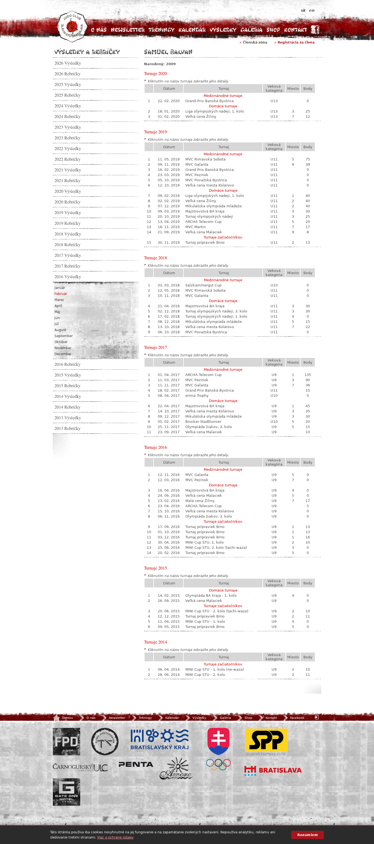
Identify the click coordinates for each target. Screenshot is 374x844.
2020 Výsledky (67, 191)
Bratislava (273, 771)
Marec (59, 300)
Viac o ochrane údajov (115, 837)
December (62, 354)
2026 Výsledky (67, 63)
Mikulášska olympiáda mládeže (213, 206)
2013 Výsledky (67, 418)
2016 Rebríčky (67, 364)
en (312, 10)
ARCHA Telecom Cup (203, 222)
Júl (56, 324)
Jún (57, 318)
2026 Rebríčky (67, 74)
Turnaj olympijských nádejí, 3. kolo (216, 311)
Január (59, 288)
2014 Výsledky (67, 396)
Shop (273, 30)
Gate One (66, 792)
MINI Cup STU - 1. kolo (205, 621)
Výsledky (223, 30)
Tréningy (161, 30)
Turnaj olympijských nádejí (209, 216)
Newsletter (128, 30)
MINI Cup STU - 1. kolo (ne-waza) (214, 669)
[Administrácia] (317, 717)
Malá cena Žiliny (200, 501)
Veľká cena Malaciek (203, 232)
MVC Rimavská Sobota (205, 159)
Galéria (251, 30)
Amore (176, 768)
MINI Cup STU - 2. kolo (205, 675)
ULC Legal (80, 767)
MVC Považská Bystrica (206, 180)
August (60, 330)
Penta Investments (136, 764)
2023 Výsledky (67, 127)
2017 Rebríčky (67, 266)
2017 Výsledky (67, 255)
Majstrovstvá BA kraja (205, 211)
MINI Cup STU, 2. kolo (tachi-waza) (216, 548)
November (62, 348)
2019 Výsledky (67, 212)
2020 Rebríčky (67, 202)
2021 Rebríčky (67, 180)
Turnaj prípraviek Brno (205, 242)
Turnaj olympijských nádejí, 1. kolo (216, 316)
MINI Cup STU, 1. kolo (204, 542)
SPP (266, 741)
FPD (66, 741)
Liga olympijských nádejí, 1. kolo (214, 111)
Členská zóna (255, 42)
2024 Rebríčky (67, 116)
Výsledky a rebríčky (87, 51)
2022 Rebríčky (67, 159)
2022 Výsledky (67, 148)
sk (303, 10)
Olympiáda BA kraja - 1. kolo (211, 595)
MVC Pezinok (196, 175)
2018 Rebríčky (67, 245)
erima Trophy (197, 396)
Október (61, 342)
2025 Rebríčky (67, 95)
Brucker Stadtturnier (203, 422)
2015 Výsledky (67, 375)
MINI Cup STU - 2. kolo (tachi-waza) (216, 611)
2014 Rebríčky (67, 407)
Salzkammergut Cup (203, 285)
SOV (218, 749)
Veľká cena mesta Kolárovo (209, 185)
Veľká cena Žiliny (200, 116)
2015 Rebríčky (67, 386)
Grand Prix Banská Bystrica (209, 101)
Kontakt (295, 30)
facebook (297, 718)
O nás (99, 30)
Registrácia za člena (296, 42)
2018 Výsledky (67, 234)
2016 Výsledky (67, 277)
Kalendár (192, 30)
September (63, 336)
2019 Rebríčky (67, 223)
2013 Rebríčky (67, 428)
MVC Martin (195, 227)
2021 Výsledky (67, 170)
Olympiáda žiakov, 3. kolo (208, 427)
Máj (57, 312)
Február (60, 294)
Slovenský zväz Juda (105, 741)
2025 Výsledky (67, 84)
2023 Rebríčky (67, 138)
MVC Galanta (196, 164)
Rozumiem (307, 835)
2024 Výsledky (67, 106)
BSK (159, 739)
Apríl (58, 306)
